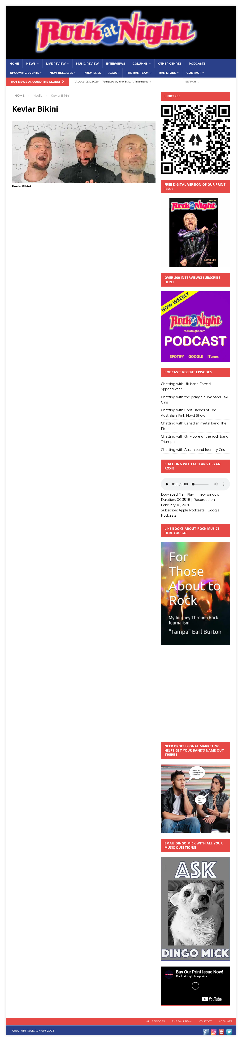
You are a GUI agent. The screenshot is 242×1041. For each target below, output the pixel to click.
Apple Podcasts (191, 510)
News (31, 63)
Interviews (115, 63)
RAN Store (167, 72)
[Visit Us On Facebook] (206, 1033)
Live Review (56, 63)
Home (14, 63)
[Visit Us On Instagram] (213, 1033)
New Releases (61, 72)
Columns (140, 63)
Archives (225, 1021)
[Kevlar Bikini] (84, 180)
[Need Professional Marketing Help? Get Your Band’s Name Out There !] (195, 830)
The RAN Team (137, 72)
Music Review (87, 63)
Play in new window (203, 494)
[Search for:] (206, 81)
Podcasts (197, 63)
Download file (172, 494)
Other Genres (170, 63)
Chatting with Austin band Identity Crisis (194, 450)
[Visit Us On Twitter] (229, 1033)
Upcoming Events (24, 72)
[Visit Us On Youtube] (221, 1033)
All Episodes (155, 1021)
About (113, 72)
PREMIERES (92, 72)
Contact (193, 72)
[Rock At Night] (121, 56)
